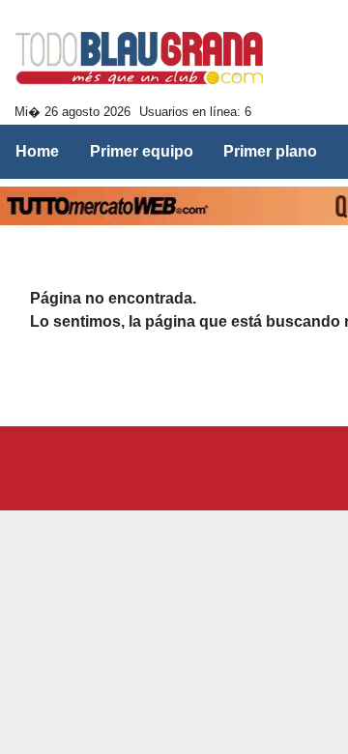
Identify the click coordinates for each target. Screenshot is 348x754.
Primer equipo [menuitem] (141, 151)
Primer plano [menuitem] (270, 151)
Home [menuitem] (37, 151)
